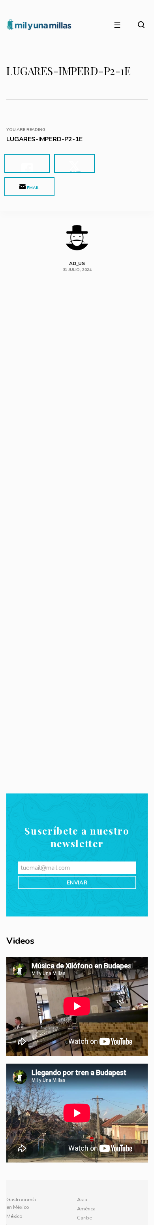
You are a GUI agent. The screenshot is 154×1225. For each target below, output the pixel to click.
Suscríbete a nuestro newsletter (77, 1080)
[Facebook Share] (27, 163)
